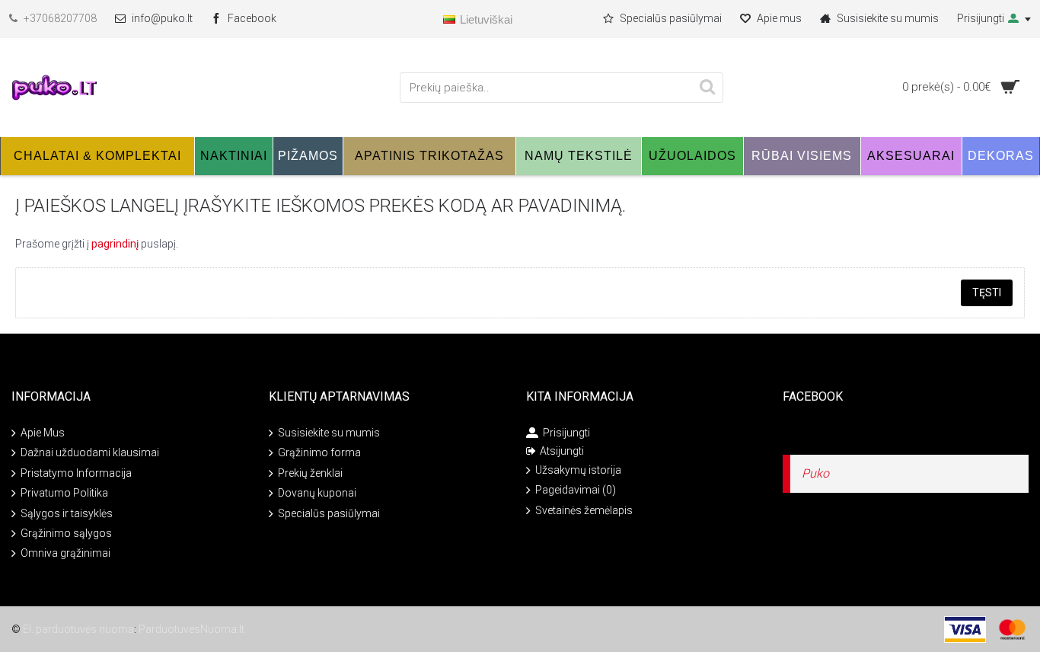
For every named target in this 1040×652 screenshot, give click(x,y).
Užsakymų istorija (578, 470)
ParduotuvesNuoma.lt (191, 629)
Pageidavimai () (575, 490)
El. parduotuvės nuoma (78, 629)
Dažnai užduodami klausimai (90, 452)
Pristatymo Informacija (76, 473)
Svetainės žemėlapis (584, 510)
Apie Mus (43, 433)
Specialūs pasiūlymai (329, 513)
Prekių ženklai (310, 473)
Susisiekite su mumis (329, 433)
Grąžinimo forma (319, 452)
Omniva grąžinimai (65, 553)
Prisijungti (566, 433)
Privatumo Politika (64, 493)
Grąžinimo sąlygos (66, 533)
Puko (815, 473)
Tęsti (986, 292)
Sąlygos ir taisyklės (67, 513)
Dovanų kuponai (317, 493)
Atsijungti (562, 451)
